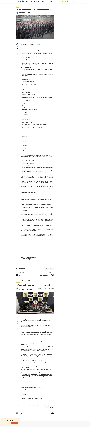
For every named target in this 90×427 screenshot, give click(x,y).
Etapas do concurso (25, 50)
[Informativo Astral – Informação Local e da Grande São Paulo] (20, 1)
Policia (18, 7)
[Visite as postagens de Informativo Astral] (17, 13)
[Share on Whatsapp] (51, 269)
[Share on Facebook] (42, 13)
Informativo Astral (22, 12)
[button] (53, 1)
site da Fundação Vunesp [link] (42, 63)
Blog (18, 280)
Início (16, 280)
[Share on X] (44, 13)
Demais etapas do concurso (43, 50)
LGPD (14, 420)
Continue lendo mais (45, 338)
